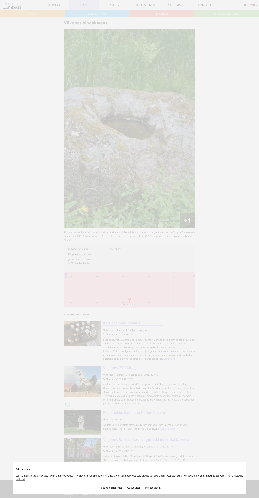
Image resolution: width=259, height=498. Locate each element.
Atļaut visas (133, 487)
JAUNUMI (54, 5)
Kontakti (205, 5)
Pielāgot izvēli (153, 487)
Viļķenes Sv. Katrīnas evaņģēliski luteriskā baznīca (146, 439)
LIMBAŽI (162, 13)
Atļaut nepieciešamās (110, 487)
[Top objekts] (67, 404)
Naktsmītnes (145, 5)
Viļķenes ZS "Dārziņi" (121, 368)
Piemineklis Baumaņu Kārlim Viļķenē (134, 412)
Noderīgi (175, 5)
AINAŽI (32, 13)
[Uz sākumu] (13, 5)
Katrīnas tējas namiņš (121, 323)
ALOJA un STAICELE (226, 13)
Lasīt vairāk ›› (170, 358)
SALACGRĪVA (97, 13)
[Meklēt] (245, 5)
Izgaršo (114, 5)
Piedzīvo (84, 5)
